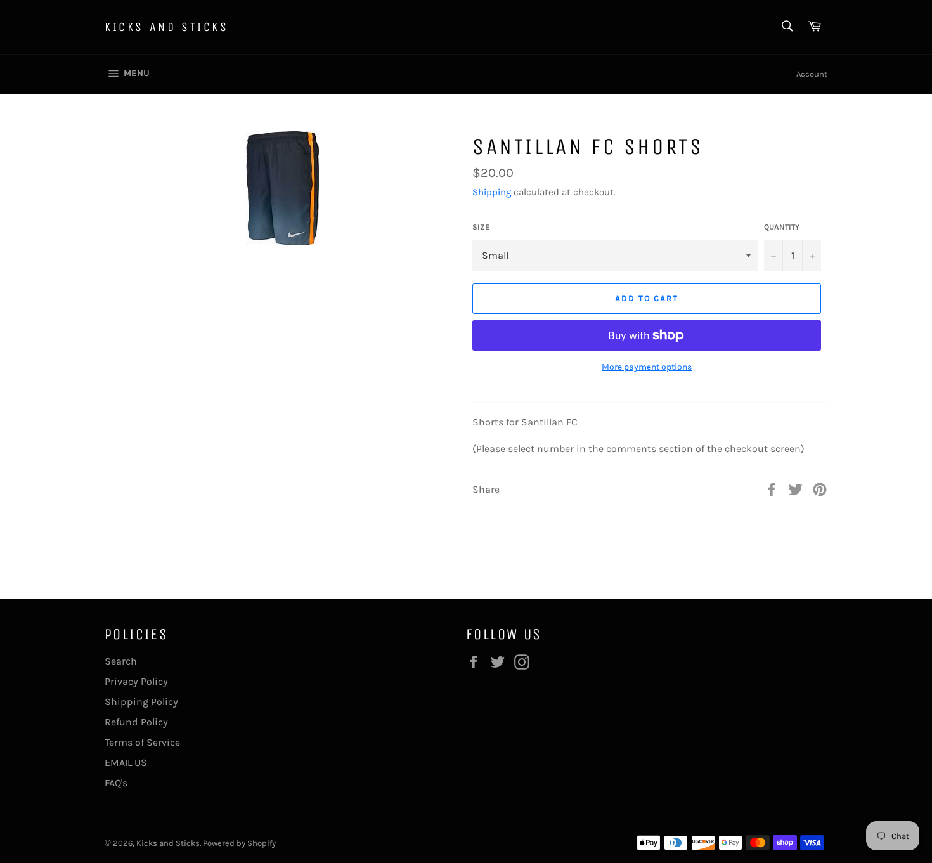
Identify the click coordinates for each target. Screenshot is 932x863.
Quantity (781, 227)
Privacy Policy (136, 681)
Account (811, 74)
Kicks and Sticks (167, 27)
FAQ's (116, 783)
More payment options (647, 366)
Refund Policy (136, 722)
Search (121, 661)
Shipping (491, 192)
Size (480, 227)
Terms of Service (142, 742)
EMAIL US (126, 762)
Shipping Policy (141, 702)
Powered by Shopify (239, 843)
